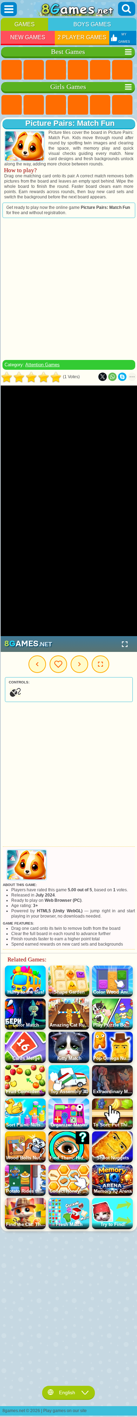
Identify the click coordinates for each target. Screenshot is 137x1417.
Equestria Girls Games (34, 105)
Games (24, 24)
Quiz (100, 105)
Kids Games (78, 70)
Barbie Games (78, 105)
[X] (102, 377)
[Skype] (122, 377)
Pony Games (11, 105)
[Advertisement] (68, 288)
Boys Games (92, 24)
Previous (37, 664)
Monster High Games (122, 105)
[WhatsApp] (112, 377)
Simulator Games (56, 70)
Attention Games (42, 364)
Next (79, 664)
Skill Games (122, 70)
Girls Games (34, 70)
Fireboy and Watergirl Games (56, 105)
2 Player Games (82, 37)
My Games (58, 664)
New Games (27, 37)
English (67, 1392)
